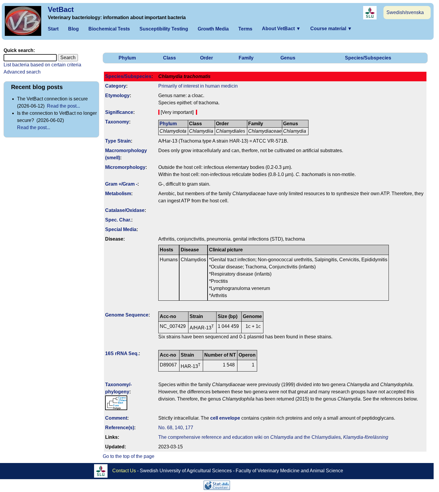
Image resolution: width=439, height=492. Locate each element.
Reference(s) (119, 427)
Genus (287, 57)
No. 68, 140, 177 (175, 427)
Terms (245, 28)
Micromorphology (125, 167)
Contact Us (124, 470)
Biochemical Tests (109, 28)
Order (206, 57)
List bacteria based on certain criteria (42, 64)
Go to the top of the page (128, 456)
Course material (331, 28)
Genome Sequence (126, 314)
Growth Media (213, 28)
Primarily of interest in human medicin (198, 85)
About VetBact (281, 28)
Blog (73, 28)
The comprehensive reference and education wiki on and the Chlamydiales (249, 437)
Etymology (117, 95)
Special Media (120, 229)
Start (53, 28)
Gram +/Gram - (121, 184)
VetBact (61, 9)
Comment (116, 418)
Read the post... (63, 106)
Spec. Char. (118, 219)
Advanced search (22, 71)
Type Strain (118, 140)
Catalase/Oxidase (125, 210)
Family (246, 57)
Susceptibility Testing (163, 28)
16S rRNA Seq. (122, 353)
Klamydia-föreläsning (365, 437)
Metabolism (118, 193)
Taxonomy (117, 121)
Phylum (127, 57)
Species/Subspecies (368, 57)
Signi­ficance (119, 112)
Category (115, 85)
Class (169, 57)
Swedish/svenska (405, 12)
